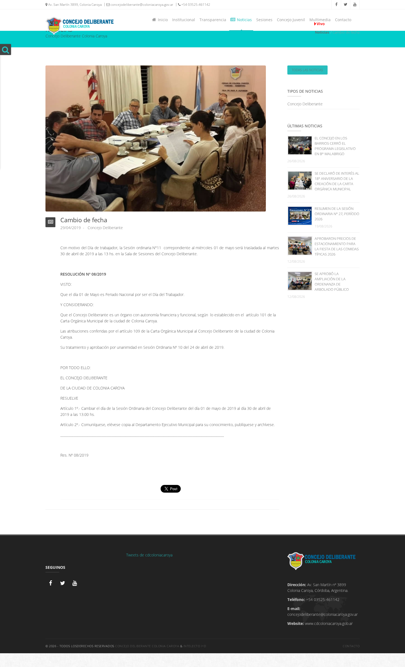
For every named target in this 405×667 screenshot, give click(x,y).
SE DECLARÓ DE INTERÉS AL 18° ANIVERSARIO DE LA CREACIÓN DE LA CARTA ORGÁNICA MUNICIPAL (337, 181)
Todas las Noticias (307, 70)
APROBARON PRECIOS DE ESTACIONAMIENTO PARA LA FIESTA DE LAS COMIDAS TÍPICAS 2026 (337, 246)
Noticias (243, 19)
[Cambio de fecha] (155, 138)
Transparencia (212, 19)
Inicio (162, 19)
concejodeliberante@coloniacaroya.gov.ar (141, 4)
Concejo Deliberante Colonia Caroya (147, 646)
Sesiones (264, 19)
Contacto (343, 19)
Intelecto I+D (194, 646)
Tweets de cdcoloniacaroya (149, 555)
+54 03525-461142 (195, 4)
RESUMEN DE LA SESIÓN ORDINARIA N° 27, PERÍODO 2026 (337, 213)
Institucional (183, 19)
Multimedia (320, 19)
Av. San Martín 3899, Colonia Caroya (74, 4)
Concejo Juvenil (291, 19)
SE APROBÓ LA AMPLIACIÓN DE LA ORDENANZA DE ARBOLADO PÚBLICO (332, 281)
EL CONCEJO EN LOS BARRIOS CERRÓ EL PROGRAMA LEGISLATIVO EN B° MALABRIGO (335, 146)
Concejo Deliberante (305, 103)
